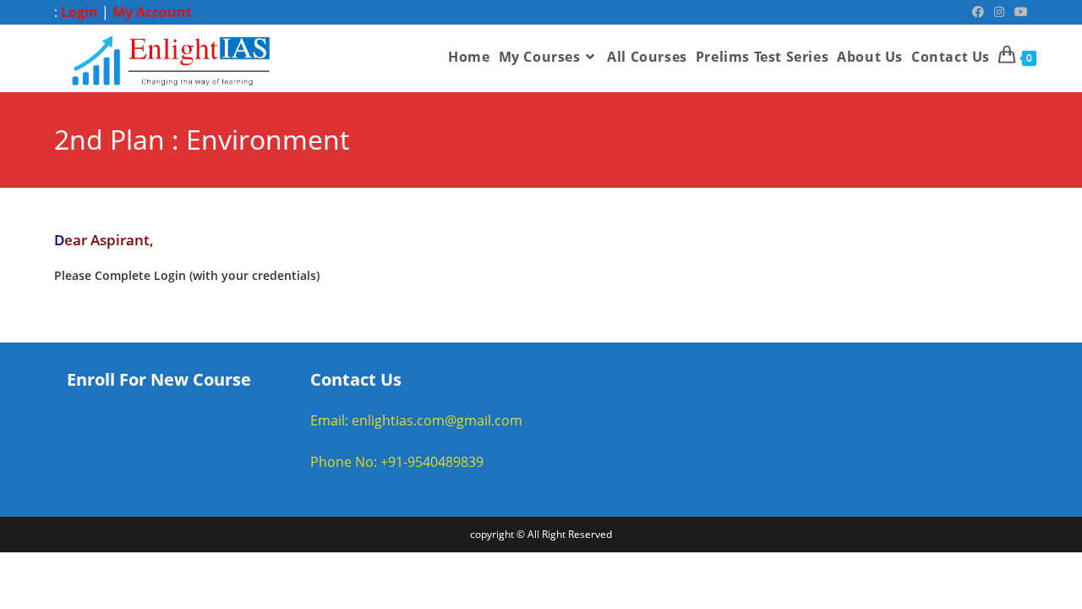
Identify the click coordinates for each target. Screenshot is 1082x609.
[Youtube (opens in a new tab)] (1018, 11)
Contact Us (356, 379)
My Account (152, 12)
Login (79, 12)
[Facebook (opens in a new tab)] (978, 11)
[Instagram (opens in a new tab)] (999, 11)
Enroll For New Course (159, 379)
